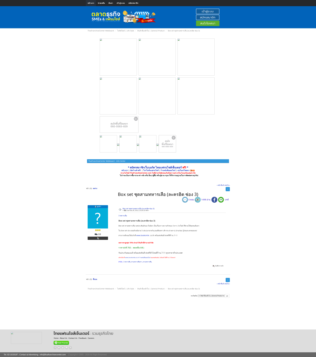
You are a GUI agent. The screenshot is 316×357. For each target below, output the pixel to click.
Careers (91, 338)
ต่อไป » (227, 185)
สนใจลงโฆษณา (183, 170)
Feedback (82, 338)
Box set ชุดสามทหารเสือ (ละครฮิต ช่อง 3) (138, 208)
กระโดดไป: (194, 296)
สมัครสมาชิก (133, 3)
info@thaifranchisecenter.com (53, 355)
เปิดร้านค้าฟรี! (135, 170)
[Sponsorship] (119, 125)
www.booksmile (142, 235)
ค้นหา (111, 3)
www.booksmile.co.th (132, 257)
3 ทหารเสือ (122, 215)
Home (56, 338)
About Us (63, 338)
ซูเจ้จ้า (99, 206)
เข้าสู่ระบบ (121, 3)
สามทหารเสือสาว (136, 262)
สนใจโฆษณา (207, 23)
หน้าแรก (91, 3)
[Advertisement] (133, 315)
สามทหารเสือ (147, 262)
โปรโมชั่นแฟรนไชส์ (151, 170)
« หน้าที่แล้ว (221, 185)
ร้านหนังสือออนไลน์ (168, 170)
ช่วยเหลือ (101, 3)
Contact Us (73, 338)
